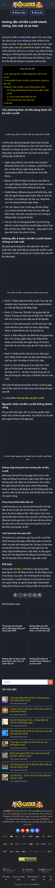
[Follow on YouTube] (27, 830)
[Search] (52, 4)
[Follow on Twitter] (18, 830)
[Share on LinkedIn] (39, 595)
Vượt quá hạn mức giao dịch (21, 100)
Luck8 (25, 47)
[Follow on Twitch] (37, 830)
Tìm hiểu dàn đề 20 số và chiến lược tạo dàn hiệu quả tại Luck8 (31, 732)
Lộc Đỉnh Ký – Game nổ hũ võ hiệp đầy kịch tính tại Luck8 (30, 776)
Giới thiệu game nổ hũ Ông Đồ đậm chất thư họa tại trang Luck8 (31, 765)
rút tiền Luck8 (21, 569)
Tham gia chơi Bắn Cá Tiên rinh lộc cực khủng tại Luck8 (29, 743)
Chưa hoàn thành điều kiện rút (21, 97)
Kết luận (7, 103)
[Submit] (50, 682)
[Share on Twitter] (25, 595)
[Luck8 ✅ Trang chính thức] (27, 4)
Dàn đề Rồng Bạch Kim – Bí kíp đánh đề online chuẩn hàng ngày (29, 721)
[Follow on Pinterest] (22, 830)
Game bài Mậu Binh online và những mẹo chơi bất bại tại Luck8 (30, 699)
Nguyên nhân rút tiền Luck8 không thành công (24, 87)
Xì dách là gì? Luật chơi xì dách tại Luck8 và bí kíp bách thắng (31, 710)
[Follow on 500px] (32, 830)
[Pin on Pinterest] (35, 595)
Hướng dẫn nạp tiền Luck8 (30, 398)
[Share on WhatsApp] (15, 595)
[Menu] (3, 4)
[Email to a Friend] (30, 595)
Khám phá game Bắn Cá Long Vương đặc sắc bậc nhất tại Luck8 (30, 754)
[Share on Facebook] (20, 595)
